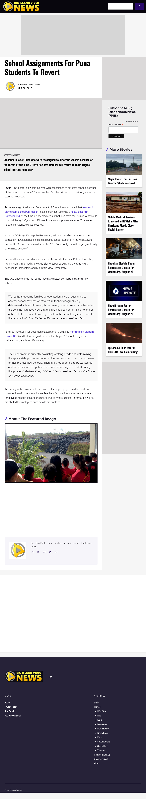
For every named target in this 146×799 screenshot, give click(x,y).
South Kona (102, 746)
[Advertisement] (73, 35)
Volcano (101, 750)
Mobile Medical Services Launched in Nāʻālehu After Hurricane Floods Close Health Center (123, 223)
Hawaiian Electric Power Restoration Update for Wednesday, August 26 (121, 267)
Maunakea (102, 724)
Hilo (99, 715)
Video (96, 763)
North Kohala (103, 728)
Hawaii (97, 707)
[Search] (139, 6)
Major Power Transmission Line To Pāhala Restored (122, 181)
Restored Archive (102, 755)
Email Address (116, 124)
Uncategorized (101, 759)
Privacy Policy (11, 707)
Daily (96, 702)
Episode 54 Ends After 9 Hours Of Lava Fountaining (123, 350)
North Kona (102, 733)
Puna (99, 737)
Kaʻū (99, 720)
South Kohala (103, 741)
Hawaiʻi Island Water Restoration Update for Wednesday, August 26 (121, 309)
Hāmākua (101, 711)
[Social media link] (32, 552)
